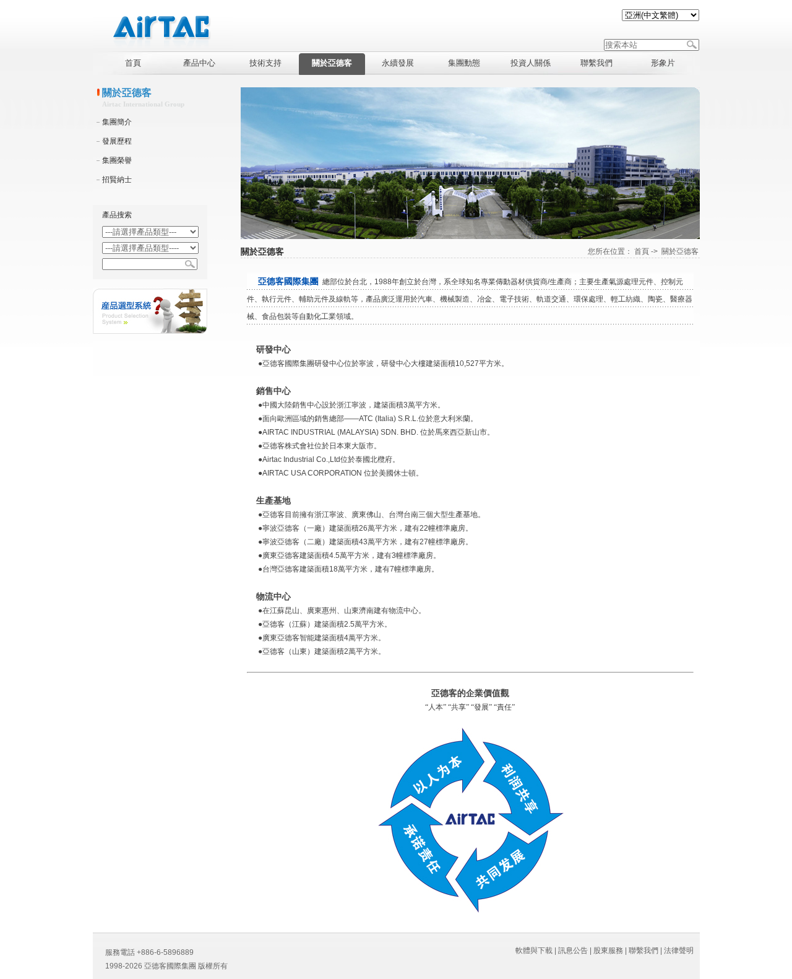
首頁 (641, 251)
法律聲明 (679, 950)
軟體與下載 (534, 950)
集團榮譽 (117, 160)
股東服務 (608, 950)
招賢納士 (117, 179)
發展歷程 (117, 141)
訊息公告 (573, 950)
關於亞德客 (680, 251)
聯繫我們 (643, 950)
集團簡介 (117, 122)
